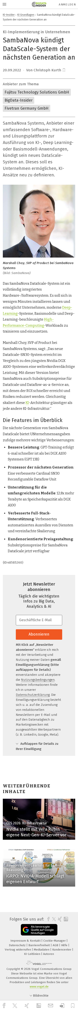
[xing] (27, 1005)
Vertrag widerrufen (18, 949)
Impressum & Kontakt (25, 940)
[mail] (51, 1005)
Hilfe (64, 945)
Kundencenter (62, 949)
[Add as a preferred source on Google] (39, 930)
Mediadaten (42, 949)
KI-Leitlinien (32, 954)
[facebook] (4, 1005)
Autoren (48, 954)
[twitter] (15, 1006)
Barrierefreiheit (39, 945)
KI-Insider (9, 14)
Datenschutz (17, 945)
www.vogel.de (39, 986)
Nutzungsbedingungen (38, 680)
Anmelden (67, 4)
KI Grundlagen (25, 14)
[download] (62, 1005)
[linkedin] (39, 1006)
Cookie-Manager (55, 940)
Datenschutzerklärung (33, 695)
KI (27, 403)
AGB (56, 945)
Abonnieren (39, 634)
